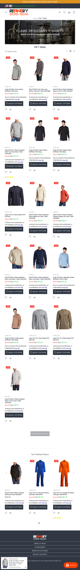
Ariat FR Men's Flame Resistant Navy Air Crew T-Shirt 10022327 (63, 90)
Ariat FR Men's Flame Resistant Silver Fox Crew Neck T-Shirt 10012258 (14, 151)
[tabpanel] (16, 489)
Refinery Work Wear (19, 12)
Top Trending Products (40, 454)
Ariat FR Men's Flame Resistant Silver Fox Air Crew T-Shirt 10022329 (14, 400)
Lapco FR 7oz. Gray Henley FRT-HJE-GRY (39, 339)
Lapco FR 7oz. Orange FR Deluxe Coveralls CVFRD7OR (63, 493)
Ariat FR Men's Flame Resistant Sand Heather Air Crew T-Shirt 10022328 (39, 216)
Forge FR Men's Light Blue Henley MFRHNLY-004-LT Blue (63, 278)
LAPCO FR (8, 212)
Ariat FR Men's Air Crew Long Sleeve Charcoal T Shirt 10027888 (39, 90)
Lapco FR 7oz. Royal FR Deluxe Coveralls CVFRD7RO (39, 493)
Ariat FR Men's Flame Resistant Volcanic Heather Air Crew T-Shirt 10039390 (63, 216)
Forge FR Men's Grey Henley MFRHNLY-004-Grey (14, 90)
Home (35, 18)
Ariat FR (31, 86)
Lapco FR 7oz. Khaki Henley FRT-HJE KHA (63, 339)
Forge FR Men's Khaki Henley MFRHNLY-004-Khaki (14, 339)
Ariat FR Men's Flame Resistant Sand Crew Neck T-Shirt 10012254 (15, 278)
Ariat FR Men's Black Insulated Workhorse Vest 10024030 (14, 493)
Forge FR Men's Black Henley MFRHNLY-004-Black (62, 151)
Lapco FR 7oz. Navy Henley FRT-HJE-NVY (15, 215)
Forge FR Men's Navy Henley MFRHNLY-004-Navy (38, 151)
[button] (9, 177)
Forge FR (8, 86)
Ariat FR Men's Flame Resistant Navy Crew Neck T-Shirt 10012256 (39, 278)
